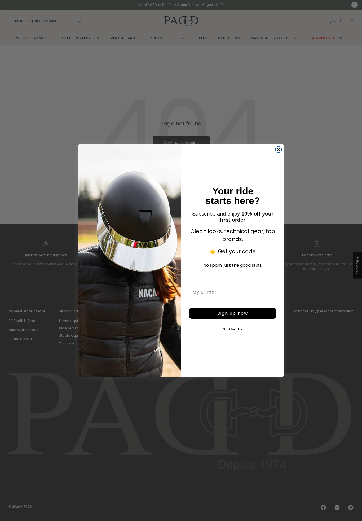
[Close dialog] (278, 149)
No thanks (233, 329)
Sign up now (233, 313)
